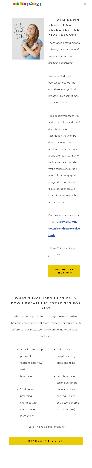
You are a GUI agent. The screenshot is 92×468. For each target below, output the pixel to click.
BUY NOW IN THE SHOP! (64, 271)
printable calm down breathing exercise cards (64, 228)
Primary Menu (85, 4)
